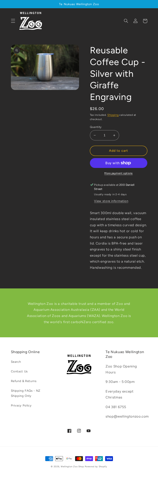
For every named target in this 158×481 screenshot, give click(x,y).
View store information (111, 201)
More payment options (118, 173)
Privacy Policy (21, 405)
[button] (13, 21)
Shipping (113, 114)
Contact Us (19, 371)
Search (16, 362)
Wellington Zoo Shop (72, 466)
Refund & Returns (24, 381)
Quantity (96, 127)
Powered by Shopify (96, 466)
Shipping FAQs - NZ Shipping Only (25, 393)
